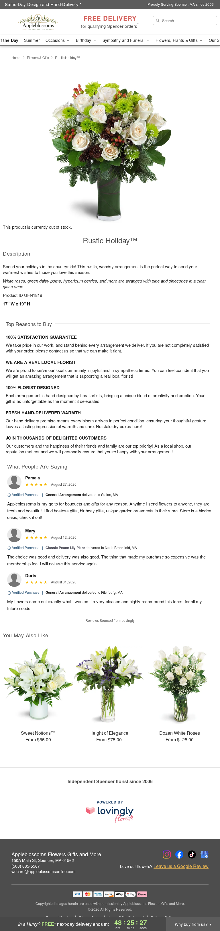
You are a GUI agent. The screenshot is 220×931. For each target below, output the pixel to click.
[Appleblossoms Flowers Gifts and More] (38, 22)
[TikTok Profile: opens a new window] (192, 854)
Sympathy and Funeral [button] (124, 40)
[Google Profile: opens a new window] (205, 854)
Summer (32, 40)
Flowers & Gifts (38, 57)
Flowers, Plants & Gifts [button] (177, 40)
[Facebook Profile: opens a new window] (179, 854)
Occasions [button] (56, 40)
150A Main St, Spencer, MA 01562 (42, 860)
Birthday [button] (84, 40)
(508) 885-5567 (25, 866)
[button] (205, 906)
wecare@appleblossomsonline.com (43, 871)
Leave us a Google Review (181, 866)
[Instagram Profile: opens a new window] (167, 854)
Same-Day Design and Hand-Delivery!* (43, 4)
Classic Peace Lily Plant (65, 547)
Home (16, 57)
